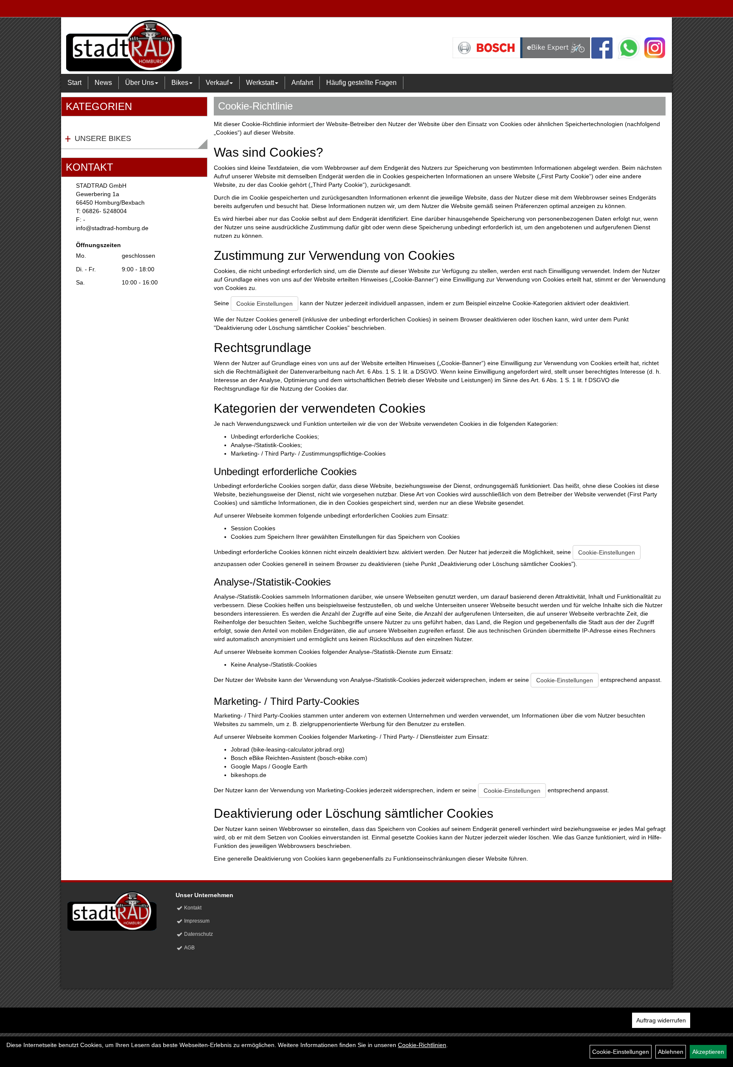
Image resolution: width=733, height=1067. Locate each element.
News (103, 82)
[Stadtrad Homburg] (187, 45)
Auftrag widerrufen (661, 1020)
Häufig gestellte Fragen (361, 82)
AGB (189, 948)
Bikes (179, 82)
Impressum (197, 921)
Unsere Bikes (103, 138)
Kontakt (192, 908)
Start (74, 82)
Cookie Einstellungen (264, 303)
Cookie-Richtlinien (422, 1045)
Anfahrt (302, 82)
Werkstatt (260, 82)
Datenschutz (198, 934)
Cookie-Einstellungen (606, 552)
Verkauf (217, 82)
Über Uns (139, 82)
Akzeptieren (708, 1051)
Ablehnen (670, 1051)
